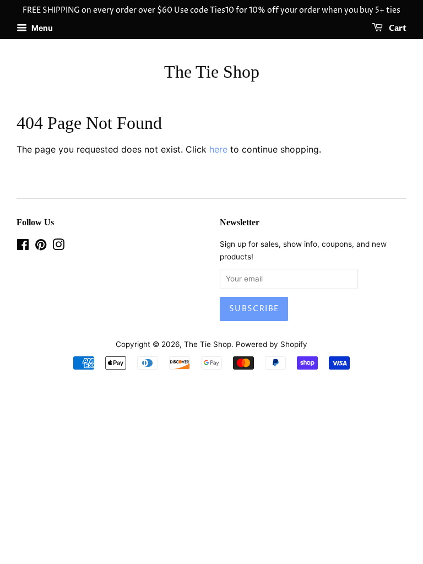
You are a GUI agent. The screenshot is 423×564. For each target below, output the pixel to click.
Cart (396, 28)
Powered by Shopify (271, 344)
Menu (41, 27)
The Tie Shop (211, 72)
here (218, 149)
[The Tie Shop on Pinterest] (41, 246)
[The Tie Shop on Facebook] (23, 246)
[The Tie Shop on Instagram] (58, 246)
